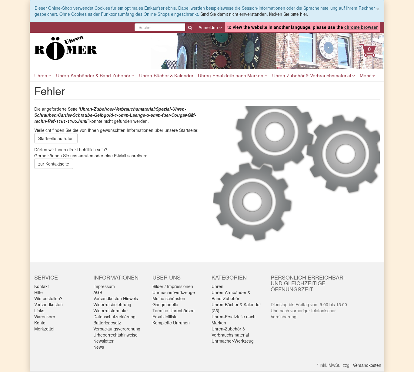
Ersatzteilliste (165, 316)
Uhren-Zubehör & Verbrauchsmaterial (312, 75)
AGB (97, 292)
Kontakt (41, 286)
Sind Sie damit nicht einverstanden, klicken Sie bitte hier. (254, 14)
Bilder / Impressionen (172, 286)
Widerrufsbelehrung (112, 304)
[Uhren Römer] (88, 48)
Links (39, 310)
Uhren (41, 75)
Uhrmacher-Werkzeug (233, 341)
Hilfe (38, 292)
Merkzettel (44, 329)
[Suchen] (190, 27)
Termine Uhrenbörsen (173, 310)
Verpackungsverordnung (116, 329)
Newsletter (103, 341)
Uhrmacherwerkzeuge (173, 292)
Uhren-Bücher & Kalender (166, 75)
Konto (39, 323)
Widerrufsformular (110, 310)
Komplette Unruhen (171, 323)
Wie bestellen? (48, 298)
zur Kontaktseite (53, 164)
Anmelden (209, 27)
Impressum (104, 286)
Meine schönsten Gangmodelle (168, 301)
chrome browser (361, 27)
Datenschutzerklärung (114, 316)
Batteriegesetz (107, 323)
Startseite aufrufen (56, 138)
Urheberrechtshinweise (115, 335)
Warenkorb (44, 316)
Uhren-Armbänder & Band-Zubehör (94, 75)
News (98, 347)
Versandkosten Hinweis (115, 298)
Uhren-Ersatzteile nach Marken (231, 75)
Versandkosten (48, 304)
